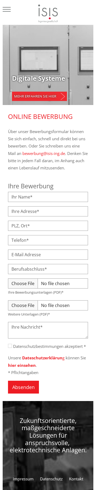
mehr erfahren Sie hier (35, 96)
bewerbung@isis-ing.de (43, 153)
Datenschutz (51, 478)
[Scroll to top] (85, 477)
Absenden (23, 387)
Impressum (23, 478)
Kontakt (76, 478)
